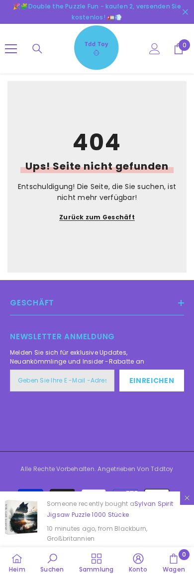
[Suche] (37, 49)
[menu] (11, 49)
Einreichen (152, 380)
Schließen (185, 12)
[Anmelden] (154, 48)
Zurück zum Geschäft (97, 217)
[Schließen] (187, 498)
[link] (52, 562)
